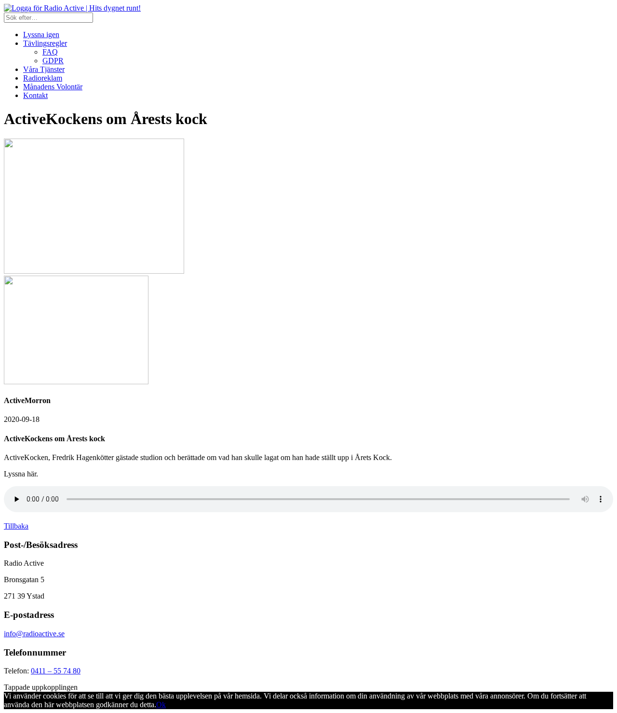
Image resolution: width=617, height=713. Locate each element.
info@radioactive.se (34, 633)
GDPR (53, 60)
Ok (161, 704)
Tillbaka (16, 526)
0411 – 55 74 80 (55, 671)
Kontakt (35, 95)
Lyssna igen (41, 34)
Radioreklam (42, 78)
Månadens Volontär (52, 87)
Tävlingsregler (45, 43)
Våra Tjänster (44, 69)
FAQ (50, 52)
